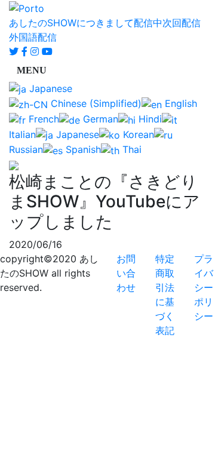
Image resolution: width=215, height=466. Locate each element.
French (42, 119)
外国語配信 (33, 37)
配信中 (148, 23)
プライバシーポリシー (203, 287)
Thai (130, 149)
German (99, 119)
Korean (137, 134)
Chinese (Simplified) (95, 103)
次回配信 (181, 23)
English (179, 103)
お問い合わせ (126, 273)
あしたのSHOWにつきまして (71, 23)
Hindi (149, 119)
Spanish (82, 149)
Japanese (49, 88)
